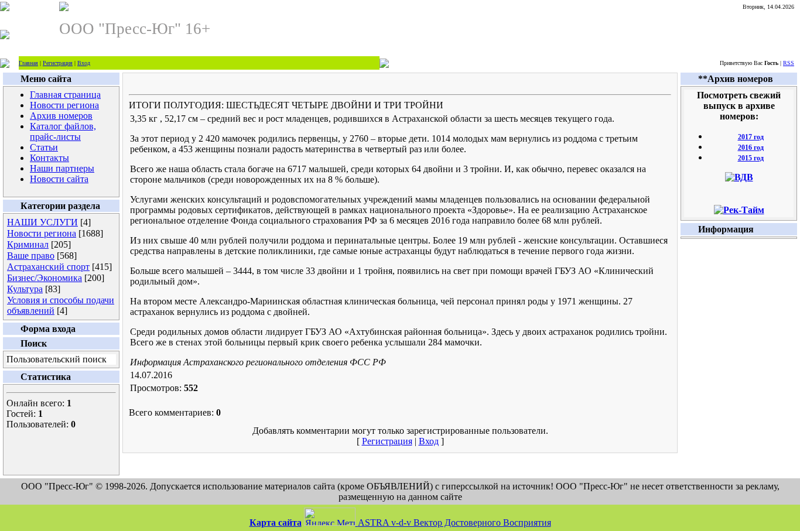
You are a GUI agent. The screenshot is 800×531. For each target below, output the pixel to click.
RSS (788, 63)
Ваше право (30, 256)
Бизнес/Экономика (44, 278)
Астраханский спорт (48, 267)
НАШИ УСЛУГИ (42, 222)
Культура (25, 289)
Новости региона (41, 233)
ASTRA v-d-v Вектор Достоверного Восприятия (454, 522)
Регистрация (58, 63)
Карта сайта (275, 522)
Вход (83, 63)
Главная (28, 63)
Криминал (28, 244)
